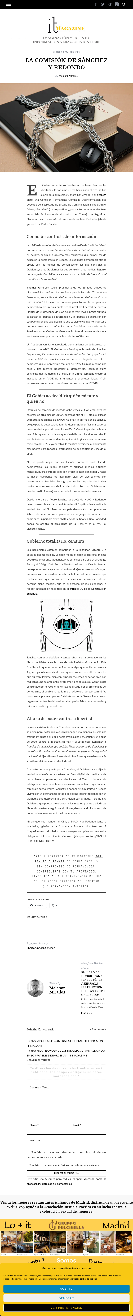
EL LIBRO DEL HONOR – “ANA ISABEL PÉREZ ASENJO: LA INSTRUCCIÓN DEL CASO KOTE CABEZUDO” (93, 983)
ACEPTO (66, 1288)
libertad (31, 947)
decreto (101, 194)
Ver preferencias (66, 1307)
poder (40, 947)
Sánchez (50, 947)
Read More (86, 1013)
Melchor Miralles (68, 75)
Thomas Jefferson (38, 287)
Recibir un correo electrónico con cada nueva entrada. (64, 1165)
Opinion (56, 51)
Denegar (66, 1298)
